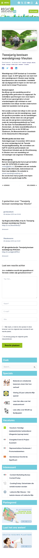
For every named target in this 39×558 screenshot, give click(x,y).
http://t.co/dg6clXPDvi (11, 252)
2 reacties (26, 64)
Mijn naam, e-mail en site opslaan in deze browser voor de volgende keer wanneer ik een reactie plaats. (17, 329)
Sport (16, 64)
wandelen (20, 64)
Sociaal (3, 64)
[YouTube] (28, 3)
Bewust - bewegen (26, 62)
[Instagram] (25, 3)
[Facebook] (19, 3)
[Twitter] (22, 3)
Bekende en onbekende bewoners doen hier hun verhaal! (22, 384)
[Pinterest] (12, 68)
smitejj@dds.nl (8, 166)
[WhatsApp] (31, 3)
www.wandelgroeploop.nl (12, 173)
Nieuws (33, 62)
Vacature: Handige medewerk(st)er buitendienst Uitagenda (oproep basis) (20, 431)
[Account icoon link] (36, 3)
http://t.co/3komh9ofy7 (11, 225)
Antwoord (5, 229)
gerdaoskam (8, 212)
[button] (33, 11)
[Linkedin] (16, 68)
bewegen (8, 64)
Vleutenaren (8, 238)
